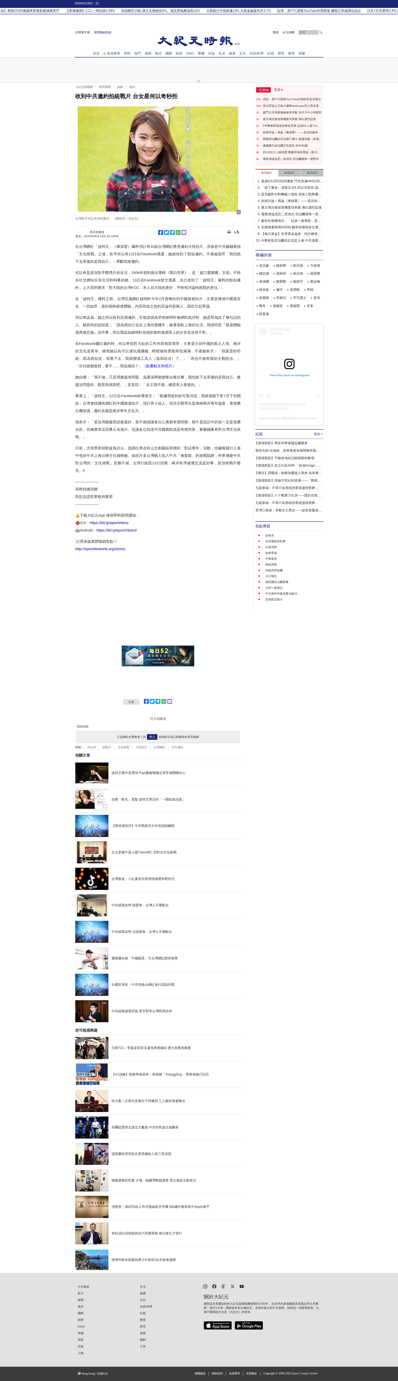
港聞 (148, 53)
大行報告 (271, 576)
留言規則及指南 (83, 726)
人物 (81, 1353)
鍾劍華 (281, 265)
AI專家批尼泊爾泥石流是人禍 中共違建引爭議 (291, 241)
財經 (179, 53)
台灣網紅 (159, 747)
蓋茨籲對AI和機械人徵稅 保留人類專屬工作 (291, 194)
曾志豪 (264, 265)
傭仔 (279, 289)
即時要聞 (105, 87)
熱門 (137, 53)
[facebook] (214, 1286)
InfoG (190, 53)
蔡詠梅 (315, 281)
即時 (127, 53)
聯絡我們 (217, 1373)
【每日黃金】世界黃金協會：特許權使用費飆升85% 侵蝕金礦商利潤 (291, 234)
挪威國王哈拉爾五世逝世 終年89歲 (285, 145)
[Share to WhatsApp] (178, 232)
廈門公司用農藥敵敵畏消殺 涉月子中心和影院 (292, 112)
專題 (81, 1339)
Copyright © (271, 1373)
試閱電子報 (82, 32)
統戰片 (106, 747)
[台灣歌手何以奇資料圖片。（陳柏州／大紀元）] (158, 159)
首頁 (96, 53)
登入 (152, 737)
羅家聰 (315, 273)
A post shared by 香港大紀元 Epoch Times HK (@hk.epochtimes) (301, 418)
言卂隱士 (299, 297)
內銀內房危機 (274, 570)
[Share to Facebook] (160, 232)
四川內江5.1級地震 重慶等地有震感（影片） (291, 152)
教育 (291, 53)
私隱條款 (251, 1373)
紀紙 (270, 53)
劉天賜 (298, 265)
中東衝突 (271, 558)
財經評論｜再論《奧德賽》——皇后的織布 (290, 132)
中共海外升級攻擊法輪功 (281, 593)
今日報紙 (83, 1286)
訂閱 (176, 737)
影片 (81, 1293)
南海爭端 (271, 553)
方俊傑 (315, 265)
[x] (232, 1286)
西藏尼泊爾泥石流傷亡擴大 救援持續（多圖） (292, 139)
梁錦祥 (281, 273)
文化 (242, 53)
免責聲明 (234, 1373)
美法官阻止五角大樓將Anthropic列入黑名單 (291, 105)
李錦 (310, 289)
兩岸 (158, 53)
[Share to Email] (183, 232)
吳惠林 (264, 297)
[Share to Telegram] (172, 232)
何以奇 (91, 747)
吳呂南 (298, 273)
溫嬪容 (278, 306)
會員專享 (113, 53)
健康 (232, 53)
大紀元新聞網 (84, 87)
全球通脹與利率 (275, 541)
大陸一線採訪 (274, 587)
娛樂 (301, 53)
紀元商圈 (288, 32)
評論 (211, 53)
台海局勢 (271, 547)
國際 (168, 53)
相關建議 (200, 1373)
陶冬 (262, 306)
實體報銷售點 (103, 32)
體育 (281, 53)
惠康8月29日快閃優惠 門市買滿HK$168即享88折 (292, 181)
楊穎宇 (298, 281)
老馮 (316, 297)
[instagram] (205, 1286)
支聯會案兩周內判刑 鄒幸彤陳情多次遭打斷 (291, 227)
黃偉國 (264, 281)
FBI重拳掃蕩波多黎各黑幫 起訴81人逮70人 (290, 125)
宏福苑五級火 (274, 599)
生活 (221, 53)
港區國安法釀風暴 (277, 582)
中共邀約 (177, 747)
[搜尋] (321, 32)
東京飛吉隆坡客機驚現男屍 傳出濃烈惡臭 (289, 119)
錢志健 (264, 273)
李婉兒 (281, 297)
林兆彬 (264, 289)
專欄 (201, 53)
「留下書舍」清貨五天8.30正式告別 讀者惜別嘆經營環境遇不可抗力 (291, 188)
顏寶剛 (281, 281)
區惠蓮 (264, 314)
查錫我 (295, 306)
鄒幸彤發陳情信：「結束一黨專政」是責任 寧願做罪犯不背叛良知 (291, 221)
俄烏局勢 (271, 564)
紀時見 (269, 535)
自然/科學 (257, 53)
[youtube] (242, 1286)
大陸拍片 (141, 747)
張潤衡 (295, 289)
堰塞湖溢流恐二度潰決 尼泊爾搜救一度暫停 (291, 159)
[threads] (223, 1286)
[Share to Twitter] (166, 232)
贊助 (276, 32)
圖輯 (143, 1339)
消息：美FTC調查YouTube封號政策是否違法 (292, 99)
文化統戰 (123, 747)
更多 (310, 306)
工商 (143, 1346)
